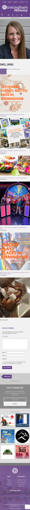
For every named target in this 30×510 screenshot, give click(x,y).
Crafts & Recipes (21, 482)
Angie (18, 69)
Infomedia (18, 508)
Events (15, 2)
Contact (22, 2)
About (10, 2)
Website (4, 358)
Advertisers (9, 484)
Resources (21, 486)
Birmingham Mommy (16, 504)
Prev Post (7, 376)
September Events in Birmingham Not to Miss (12, 114)
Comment (5, 336)
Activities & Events (21, 480)
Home (4, 2)
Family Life (21, 484)
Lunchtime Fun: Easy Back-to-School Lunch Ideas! (13, 178)
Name (4, 352)
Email (4, 355)
